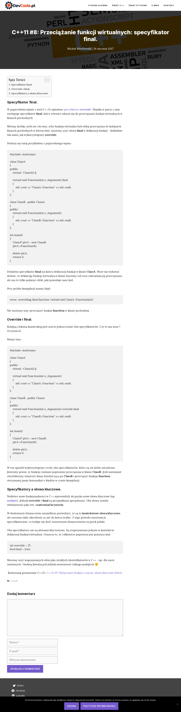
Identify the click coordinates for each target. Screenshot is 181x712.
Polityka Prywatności (99, 706)
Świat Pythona (138, 5)
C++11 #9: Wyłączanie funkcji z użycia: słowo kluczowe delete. (84, 573)
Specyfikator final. (21, 84)
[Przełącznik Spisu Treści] (45, 80)
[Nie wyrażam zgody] (177, 704)
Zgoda (71, 706)
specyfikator (77, 109)
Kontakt (169, 5)
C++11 (14, 581)
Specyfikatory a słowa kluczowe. (30, 93)
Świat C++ (118, 5)
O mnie (155, 5)
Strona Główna (97, 5)
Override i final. (20, 89)
